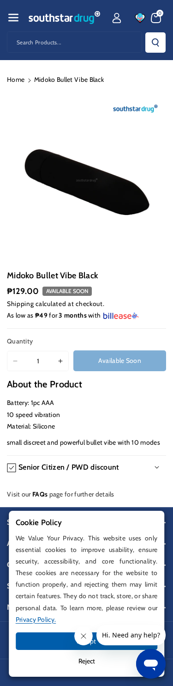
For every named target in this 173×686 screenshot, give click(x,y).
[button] (13, 17)
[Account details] (117, 18)
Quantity (20, 341)
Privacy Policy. (36, 619)
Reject (86, 661)
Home (15, 79)
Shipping (20, 304)
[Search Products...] (155, 42)
